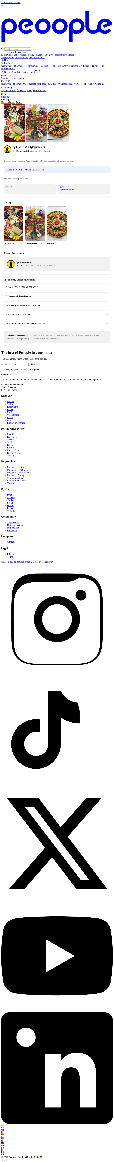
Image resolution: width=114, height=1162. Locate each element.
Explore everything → (17, 423)
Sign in (15, 72)
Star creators (13, 522)
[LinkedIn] (57, 1123)
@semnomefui (22, 151)
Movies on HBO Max (17, 470)
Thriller (10, 500)
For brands (39, 90)
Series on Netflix (15, 478)
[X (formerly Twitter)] (57, 898)
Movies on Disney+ (16, 475)
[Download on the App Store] (16, 562)
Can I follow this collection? (57, 314)
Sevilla (10, 442)
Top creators (8, 90)
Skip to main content (10, 2)
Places (71, 54)
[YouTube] (57, 1011)
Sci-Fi (10, 502)
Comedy (11, 497)
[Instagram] (57, 674)
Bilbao (10, 445)
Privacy (10, 554)
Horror (10, 505)
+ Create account (27, 72)
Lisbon (10, 447)
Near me (99, 84)
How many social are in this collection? (57, 305)
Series (16, 54)
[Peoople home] (57, 46)
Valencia (11, 439)
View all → (12, 455)
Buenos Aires (13, 453)
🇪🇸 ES (4, 102)
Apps (96, 66)
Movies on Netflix (15, 467)
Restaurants (27, 54)
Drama (10, 494)
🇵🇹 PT (19, 102)
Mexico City (13, 450)
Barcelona (12, 437)
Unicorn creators (15, 525)
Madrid (10, 434)
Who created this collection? (57, 296)
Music (39, 54)
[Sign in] (39, 72)
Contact (5, 97)
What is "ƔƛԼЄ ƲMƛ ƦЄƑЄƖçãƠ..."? (57, 287)
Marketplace (24, 90)
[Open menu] (2, 5)
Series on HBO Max (16, 480)
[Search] (36, 72)
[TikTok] (57, 786)
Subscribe (34, 364)
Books (48, 54)
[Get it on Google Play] (42, 562)
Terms (10, 557)
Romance (11, 508)
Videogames (59, 54)
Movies (7, 54)
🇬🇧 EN (11, 102)
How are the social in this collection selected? (57, 323)
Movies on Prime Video (18, 472)
